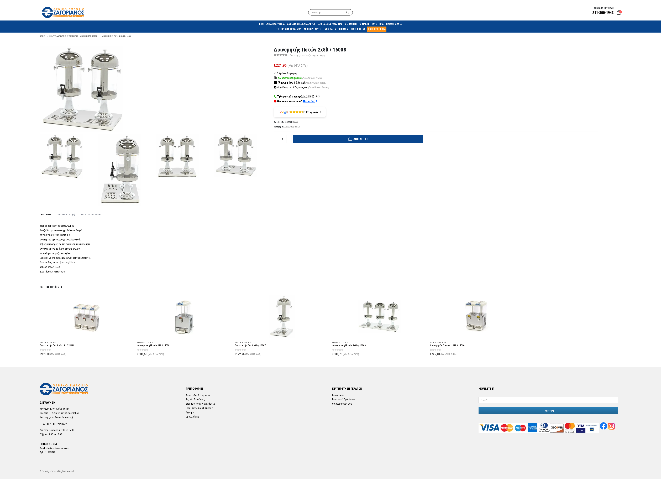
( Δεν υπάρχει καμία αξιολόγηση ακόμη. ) (307, 55)
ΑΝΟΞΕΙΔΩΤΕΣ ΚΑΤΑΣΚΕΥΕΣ (301, 24)
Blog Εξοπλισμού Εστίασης (199, 408)
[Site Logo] (63, 12)
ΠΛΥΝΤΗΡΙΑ (377, 24)
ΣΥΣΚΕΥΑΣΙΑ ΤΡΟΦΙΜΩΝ (336, 29)
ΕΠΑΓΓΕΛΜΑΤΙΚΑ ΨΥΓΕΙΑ (272, 24)
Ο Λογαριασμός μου (342, 403)
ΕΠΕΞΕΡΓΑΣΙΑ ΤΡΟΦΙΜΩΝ (288, 29)
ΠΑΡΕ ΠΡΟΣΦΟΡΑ (377, 29)
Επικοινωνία (338, 395)
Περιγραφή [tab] (45, 214)
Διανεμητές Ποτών (292, 127)
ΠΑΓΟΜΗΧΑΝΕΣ (394, 24)
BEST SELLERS (358, 29)
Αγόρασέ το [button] (128, 301)
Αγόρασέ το (360, 139)
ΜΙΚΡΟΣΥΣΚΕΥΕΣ (312, 29)
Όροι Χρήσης (192, 416)
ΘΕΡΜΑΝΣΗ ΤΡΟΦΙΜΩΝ (357, 24)
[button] (40, 89)
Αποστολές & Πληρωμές (198, 395)
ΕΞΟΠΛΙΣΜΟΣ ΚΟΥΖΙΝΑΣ (330, 24)
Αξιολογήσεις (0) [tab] (66, 214)
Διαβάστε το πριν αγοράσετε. (201, 403)
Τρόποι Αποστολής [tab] (91, 214)
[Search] (348, 12)
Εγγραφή (548, 410)
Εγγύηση (190, 412)
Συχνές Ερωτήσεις (195, 399)
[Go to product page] (87, 316)
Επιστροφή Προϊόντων (343, 399)
